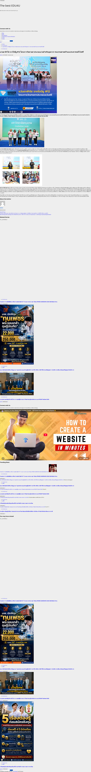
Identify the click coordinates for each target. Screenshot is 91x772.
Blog (3, 33)
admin (1, 55)
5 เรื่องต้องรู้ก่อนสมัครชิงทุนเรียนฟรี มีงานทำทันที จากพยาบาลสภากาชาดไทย (14, 497)
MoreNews (15, 771)
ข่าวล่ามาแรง (4, 48)
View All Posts (2, 212)
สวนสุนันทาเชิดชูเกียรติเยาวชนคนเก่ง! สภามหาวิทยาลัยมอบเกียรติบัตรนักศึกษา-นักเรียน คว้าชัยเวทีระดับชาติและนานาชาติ (22, 506)
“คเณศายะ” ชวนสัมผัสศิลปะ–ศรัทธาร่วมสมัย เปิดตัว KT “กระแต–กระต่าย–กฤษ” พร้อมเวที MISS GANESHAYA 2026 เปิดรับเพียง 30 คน (28, 301)
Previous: (24, 213)
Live (1, 42)
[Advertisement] (45, 19)
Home (3, 37)
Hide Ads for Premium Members (8, 36)
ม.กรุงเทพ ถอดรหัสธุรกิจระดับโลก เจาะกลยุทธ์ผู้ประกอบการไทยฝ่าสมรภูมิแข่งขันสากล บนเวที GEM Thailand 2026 (24, 399)
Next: (25, 214)
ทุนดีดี (3, 367)
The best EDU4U (10, 5)
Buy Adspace (4, 35)
